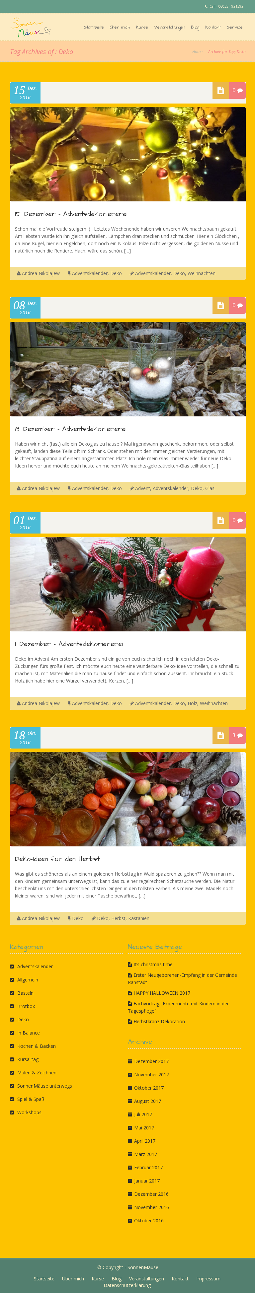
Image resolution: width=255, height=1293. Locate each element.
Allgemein (27, 979)
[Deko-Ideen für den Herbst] (128, 844)
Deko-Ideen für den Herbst (57, 859)
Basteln (25, 993)
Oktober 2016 (149, 1220)
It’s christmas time (153, 964)
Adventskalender (90, 273)
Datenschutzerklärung (127, 1285)
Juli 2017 (143, 1114)
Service (235, 27)
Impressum (208, 1278)
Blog (195, 27)
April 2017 (144, 1141)
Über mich (120, 27)
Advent (142, 488)
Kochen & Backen (36, 1046)
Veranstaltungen (169, 27)
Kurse (142, 27)
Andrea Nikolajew (41, 273)
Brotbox (26, 1006)
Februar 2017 (148, 1167)
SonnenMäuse (143, 1267)
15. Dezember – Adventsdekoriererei (71, 214)
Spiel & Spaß (30, 1099)
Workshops (29, 1112)
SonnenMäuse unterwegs (44, 1086)
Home (197, 51)
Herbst (118, 918)
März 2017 (145, 1154)
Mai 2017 (144, 1127)
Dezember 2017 (151, 1061)
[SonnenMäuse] (33, 27)
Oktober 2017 (149, 1088)
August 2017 (147, 1101)
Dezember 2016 (151, 1194)
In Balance (28, 1033)
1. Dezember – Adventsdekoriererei (69, 644)
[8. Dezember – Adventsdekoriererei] (128, 414)
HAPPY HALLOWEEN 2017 (161, 993)
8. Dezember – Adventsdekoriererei (71, 429)
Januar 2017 (147, 1181)
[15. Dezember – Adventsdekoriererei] (128, 199)
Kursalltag (28, 1059)
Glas (209, 488)
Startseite (94, 27)
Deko (116, 273)
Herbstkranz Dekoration (159, 1021)
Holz (192, 703)
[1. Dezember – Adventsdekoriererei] (128, 629)
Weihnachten (201, 273)
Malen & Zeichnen (36, 1072)
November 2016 (151, 1207)
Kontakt (213, 27)
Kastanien (138, 918)
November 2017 (151, 1074)
